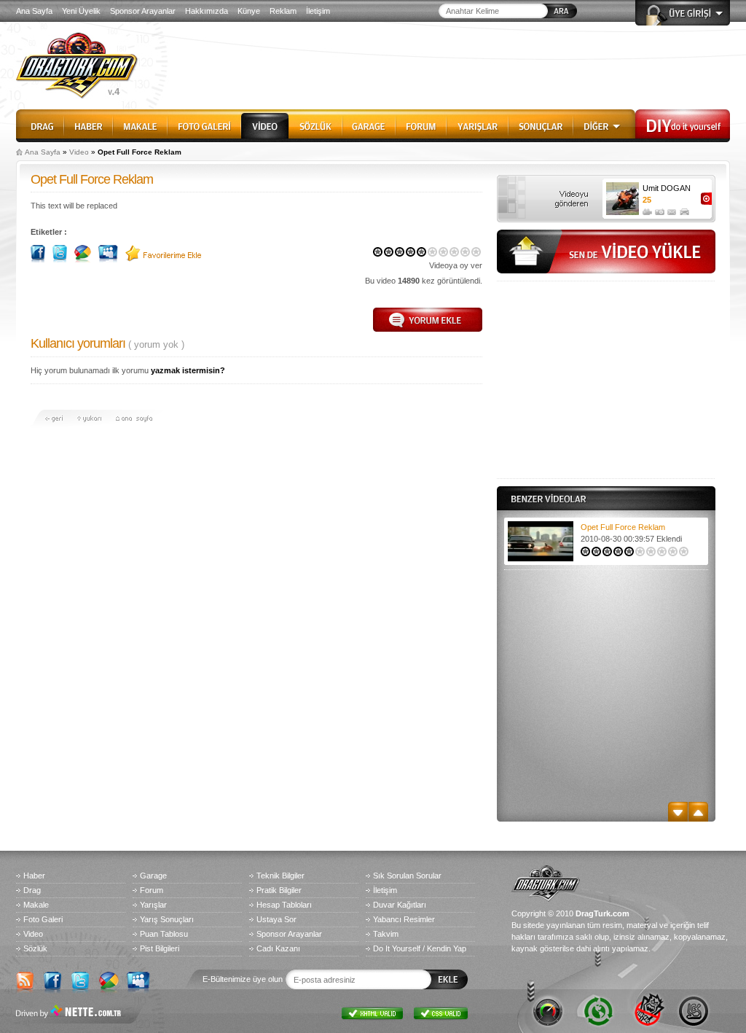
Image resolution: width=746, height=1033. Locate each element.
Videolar (647, 210)
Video (264, 124)
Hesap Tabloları (284, 904)
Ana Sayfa (34, 11)
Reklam (283, 11)
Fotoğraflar (659, 210)
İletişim (318, 11)
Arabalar (684, 210)
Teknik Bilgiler (280, 875)
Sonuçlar (541, 124)
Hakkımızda (206, 11)
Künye (248, 11)
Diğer (604, 124)
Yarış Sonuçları (167, 919)
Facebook (54, 979)
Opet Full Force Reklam (623, 527)
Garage (369, 124)
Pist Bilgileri (159, 948)
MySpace (137, 979)
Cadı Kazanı (278, 948)
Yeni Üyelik (81, 11)
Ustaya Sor (276, 919)
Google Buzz (109, 979)
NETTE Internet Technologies (70, 1013)
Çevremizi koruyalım (597, 1009)
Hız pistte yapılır (549, 1009)
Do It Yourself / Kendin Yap (419, 948)
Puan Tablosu (164, 933)
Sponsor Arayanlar (143, 11)
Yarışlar (478, 124)
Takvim (385, 933)
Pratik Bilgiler (279, 890)
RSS (26, 979)
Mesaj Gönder (672, 210)
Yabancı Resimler (404, 919)
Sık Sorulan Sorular (407, 875)
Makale (140, 124)
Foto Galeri (204, 124)
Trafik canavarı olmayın (644, 1009)
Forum (421, 124)
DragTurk (81, 65)
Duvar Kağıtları (399, 904)
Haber (88, 124)
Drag (40, 124)
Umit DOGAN (667, 188)
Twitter (81, 979)
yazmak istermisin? (188, 370)
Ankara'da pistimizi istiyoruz (691, 1009)
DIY (682, 124)
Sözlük (315, 124)
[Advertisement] (606, 380)
